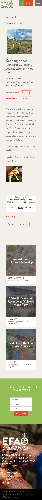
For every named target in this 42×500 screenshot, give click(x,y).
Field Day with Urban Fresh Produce (21, 344)
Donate (29, 4)
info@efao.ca (8, 476)
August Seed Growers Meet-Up (21, 261)
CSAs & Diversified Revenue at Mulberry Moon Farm (21, 301)
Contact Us (6, 494)
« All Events (11, 17)
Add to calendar (18, 224)
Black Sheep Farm (17, 128)
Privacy (13, 494)
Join (21, 4)
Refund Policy (11, 217)
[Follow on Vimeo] (12, 482)
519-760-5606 (9, 473)
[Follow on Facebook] (4, 482)
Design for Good (20, 497)
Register (25, 92)
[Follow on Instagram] (8, 482)
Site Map (31, 494)
